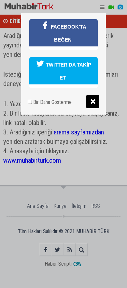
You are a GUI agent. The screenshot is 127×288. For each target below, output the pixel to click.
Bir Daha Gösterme (52, 102)
